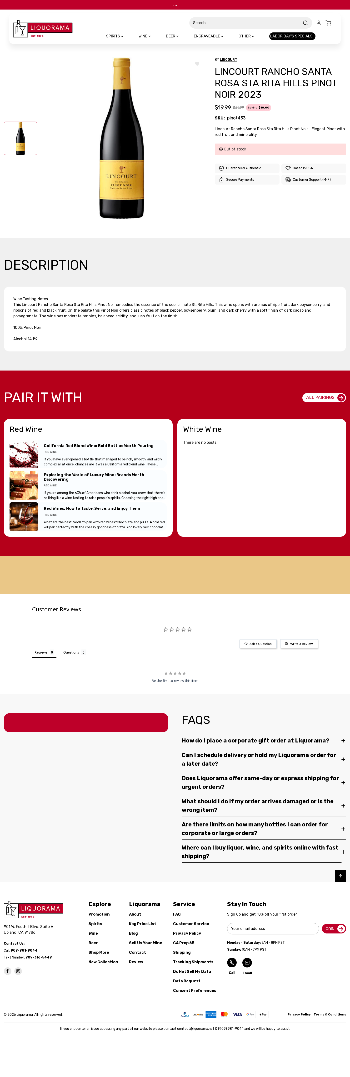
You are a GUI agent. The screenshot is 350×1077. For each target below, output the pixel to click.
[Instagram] (18, 971)
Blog (133, 933)
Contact (137, 952)
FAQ (177, 914)
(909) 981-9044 (231, 1029)
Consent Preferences (194, 990)
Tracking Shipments (193, 962)
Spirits (95, 924)
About (135, 914)
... (175, 4)
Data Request (186, 981)
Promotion (99, 914)
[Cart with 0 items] (331, 23)
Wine (93, 933)
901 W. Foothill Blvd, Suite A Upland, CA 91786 (29, 929)
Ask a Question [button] (261, 644)
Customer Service (191, 924)
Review (136, 962)
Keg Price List (142, 924)
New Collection (103, 962)
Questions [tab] (71, 652)
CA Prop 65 (183, 943)
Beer (93, 943)
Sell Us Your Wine (145, 943)
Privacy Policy (187, 933)
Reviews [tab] (41, 652)
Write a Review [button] (301, 644)
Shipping (182, 952)
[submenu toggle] (126, 36)
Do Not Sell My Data (192, 971)
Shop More (99, 952)
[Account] (319, 23)
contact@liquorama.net (195, 1029)
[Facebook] (7, 971)
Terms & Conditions (330, 1014)
